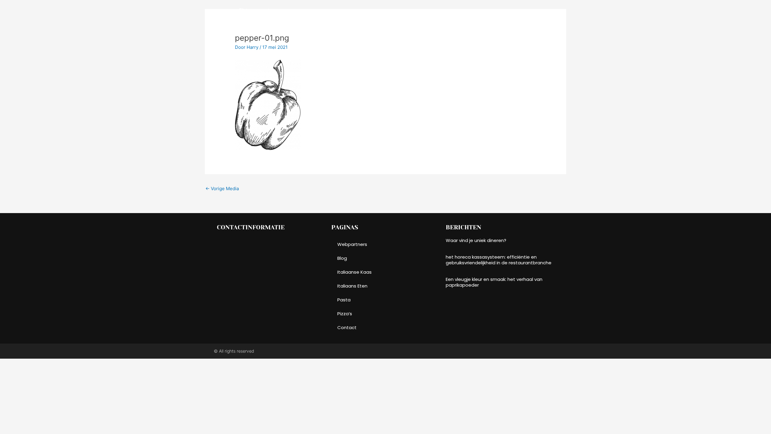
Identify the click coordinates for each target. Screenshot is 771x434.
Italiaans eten (480, 12)
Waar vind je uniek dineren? (476, 240)
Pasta (400, 12)
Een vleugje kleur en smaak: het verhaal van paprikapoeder (494, 282)
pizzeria (257, 12)
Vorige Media (222, 188)
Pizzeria (346, 12)
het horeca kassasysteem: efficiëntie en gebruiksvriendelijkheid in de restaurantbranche (498, 260)
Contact (538, 12)
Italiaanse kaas (436, 12)
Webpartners (352, 244)
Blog (512, 12)
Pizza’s (374, 12)
